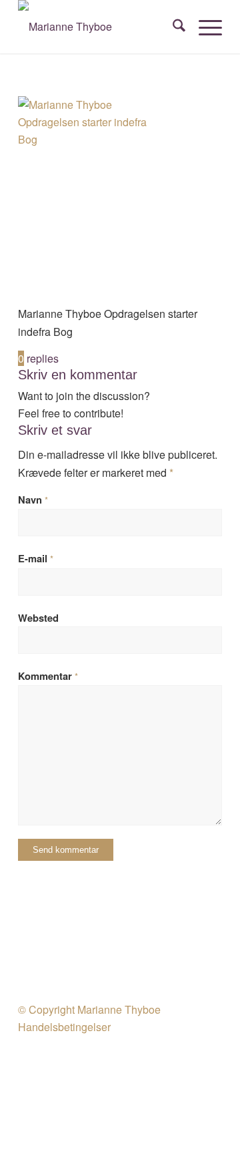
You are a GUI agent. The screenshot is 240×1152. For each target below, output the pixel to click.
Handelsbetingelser (64, 1026)
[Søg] (172, 26)
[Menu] (203, 26)
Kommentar (48, 675)
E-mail (35, 558)
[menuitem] (172, 26)
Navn (33, 499)
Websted (38, 617)
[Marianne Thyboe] (99, 26)
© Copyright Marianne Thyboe (89, 1009)
